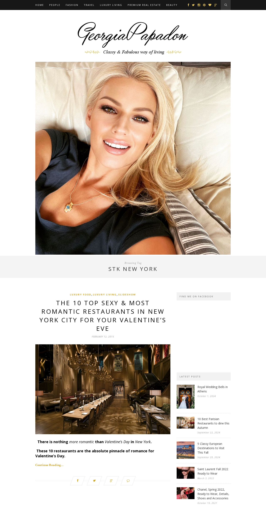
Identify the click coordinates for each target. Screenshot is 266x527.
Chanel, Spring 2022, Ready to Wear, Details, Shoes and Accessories (213, 493)
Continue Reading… (49, 465)
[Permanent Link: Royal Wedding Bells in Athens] (186, 407)
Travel (89, 4)
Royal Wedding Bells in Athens (212, 389)
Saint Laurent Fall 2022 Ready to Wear (212, 471)
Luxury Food (80, 294)
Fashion (72, 4)
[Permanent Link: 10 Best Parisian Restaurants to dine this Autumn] (186, 427)
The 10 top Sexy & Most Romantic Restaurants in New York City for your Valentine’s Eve (102, 316)
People (54, 4)
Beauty (171, 4)
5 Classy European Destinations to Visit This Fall (210, 448)
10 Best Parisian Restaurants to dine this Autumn (213, 423)
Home (39, 4)
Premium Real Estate (144, 4)
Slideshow (127, 294)
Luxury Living (111, 4)
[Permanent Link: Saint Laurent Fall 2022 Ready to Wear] (186, 478)
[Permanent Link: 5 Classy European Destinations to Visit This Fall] (186, 458)
